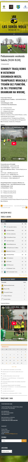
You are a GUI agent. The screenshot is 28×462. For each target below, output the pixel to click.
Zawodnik (3, 282)
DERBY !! (4, 373)
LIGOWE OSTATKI (6, 389)
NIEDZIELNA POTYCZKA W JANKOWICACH (12, 371)
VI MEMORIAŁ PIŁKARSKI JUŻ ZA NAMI (11, 369)
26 (6, 363)
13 (10, 357)
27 (10, 363)
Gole (24, 282)
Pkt (25, 223)
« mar (12, 366)
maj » (15, 366)
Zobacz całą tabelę (23, 275)
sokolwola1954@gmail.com (11, 433)
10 (25, 354)
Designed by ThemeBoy (5, 457)
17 (25, 357)
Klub (5, 223)
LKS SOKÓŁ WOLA (14, 26)
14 (14, 357)
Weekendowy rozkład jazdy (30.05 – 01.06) (11, 393)
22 (17, 360)
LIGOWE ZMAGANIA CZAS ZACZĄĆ (10, 376)
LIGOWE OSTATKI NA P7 (8, 391)
